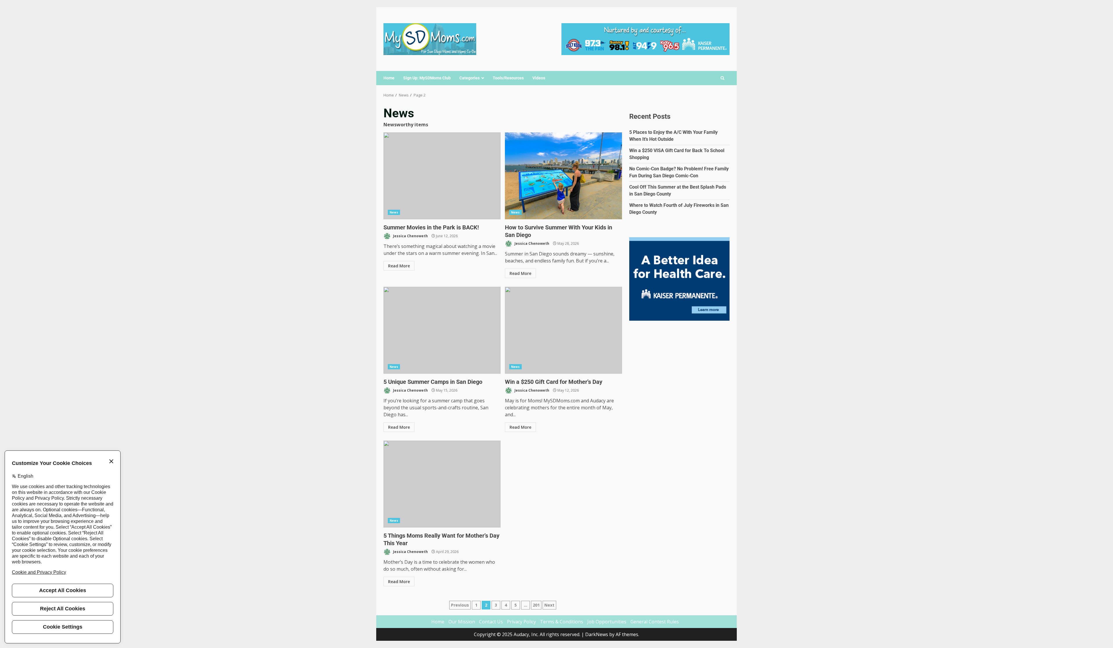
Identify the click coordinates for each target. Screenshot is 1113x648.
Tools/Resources (508, 78)
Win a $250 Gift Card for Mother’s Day (563, 330)
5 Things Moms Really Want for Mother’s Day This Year (442, 484)
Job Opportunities (606, 621)
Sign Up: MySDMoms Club (427, 78)
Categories (469, 78)
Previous (460, 605)
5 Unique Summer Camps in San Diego (442, 330)
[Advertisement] (645, 38)
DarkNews (596, 634)
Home (388, 78)
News (394, 212)
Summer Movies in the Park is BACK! (442, 175)
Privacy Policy (521, 621)
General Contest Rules (654, 621)
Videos (538, 78)
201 (536, 605)
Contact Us (491, 621)
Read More (399, 266)
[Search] (722, 78)
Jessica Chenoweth (410, 235)
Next (549, 605)
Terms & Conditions (561, 621)
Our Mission (461, 621)
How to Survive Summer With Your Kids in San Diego (563, 175)
